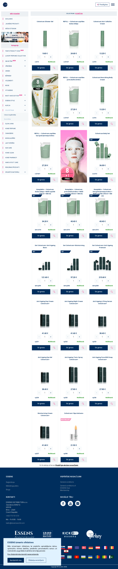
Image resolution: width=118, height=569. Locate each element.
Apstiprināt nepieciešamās (29, 554)
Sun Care (8, 148)
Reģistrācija (10, 482)
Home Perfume (10, 128)
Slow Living (9, 124)
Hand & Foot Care (11, 162)
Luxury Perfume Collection (15, 56)
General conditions (67, 482)
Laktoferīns (9, 143)
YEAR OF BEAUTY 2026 (14, 51)
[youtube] (71, 503)
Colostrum (9, 110)
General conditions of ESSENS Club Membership (68, 488)
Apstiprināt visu (16, 560)
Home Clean (9, 153)
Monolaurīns (10, 138)
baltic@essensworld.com (15, 523)
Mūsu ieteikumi (10, 28)
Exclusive (9, 19)
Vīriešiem (8, 66)
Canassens (9, 133)
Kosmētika (7, 119)
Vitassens (9, 90)
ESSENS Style (10, 100)
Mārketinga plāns (12, 486)
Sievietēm (10, 61)
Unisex (7, 71)
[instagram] (78, 503)
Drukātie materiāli (12, 172)
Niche (7, 85)
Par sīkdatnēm (13, 554)
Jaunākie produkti (12, 24)
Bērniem (8, 76)
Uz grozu (41, 68)
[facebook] (63, 503)
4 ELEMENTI (9, 80)
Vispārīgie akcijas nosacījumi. (66, 465)
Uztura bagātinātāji (10, 115)
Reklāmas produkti (12, 167)
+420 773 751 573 (12, 516)
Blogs (8, 490)
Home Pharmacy (11, 157)
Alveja (7, 105)
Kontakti (10, 497)
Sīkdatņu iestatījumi (36, 560)
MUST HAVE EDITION (13, 96)
